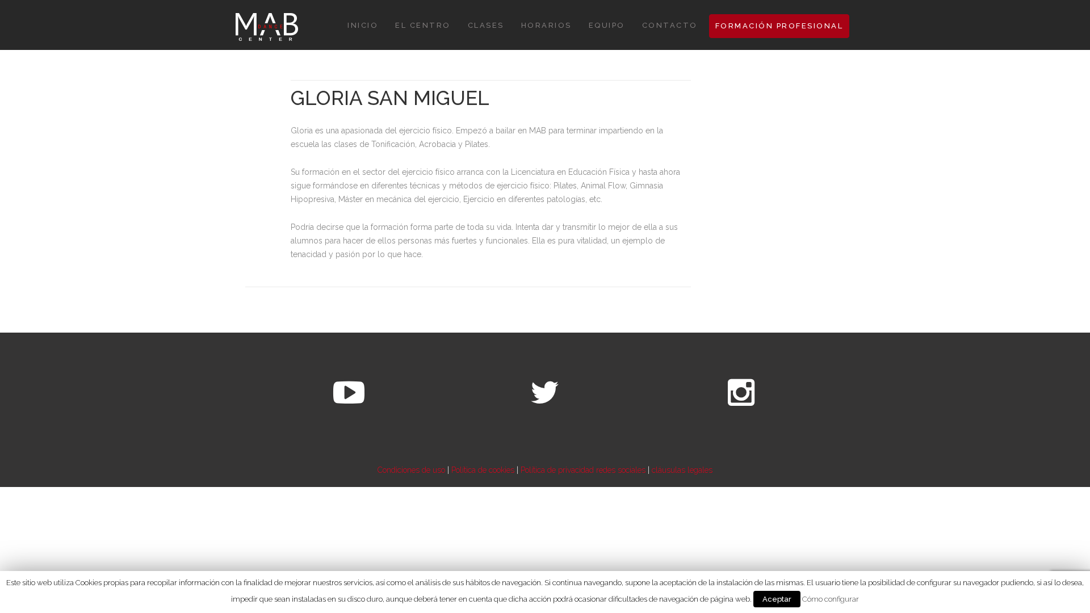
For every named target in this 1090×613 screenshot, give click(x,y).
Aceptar (776, 599)
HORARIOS (546, 25)
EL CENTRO (423, 25)
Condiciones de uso (411, 470)
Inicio (362, 25)
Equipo (607, 25)
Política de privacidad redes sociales (583, 470)
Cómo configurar (830, 598)
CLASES (486, 25)
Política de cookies (482, 470)
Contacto (670, 25)
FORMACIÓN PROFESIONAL (779, 26)
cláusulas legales (682, 470)
